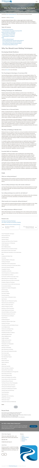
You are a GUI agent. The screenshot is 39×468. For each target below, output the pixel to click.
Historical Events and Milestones (8, 302)
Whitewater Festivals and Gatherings (9, 401)
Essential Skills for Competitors (8, 36)
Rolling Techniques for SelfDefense (8, 32)
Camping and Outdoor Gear (7, 256)
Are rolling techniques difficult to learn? (10, 44)
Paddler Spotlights (5, 338)
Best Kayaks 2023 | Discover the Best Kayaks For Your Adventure (13, 417)
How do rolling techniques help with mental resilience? (13, 40)
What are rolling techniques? (8, 39)
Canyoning (4, 258)
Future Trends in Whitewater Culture (9, 297)
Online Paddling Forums (6, 336)
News (3, 254)
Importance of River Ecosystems (8, 308)
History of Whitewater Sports (7, 304)
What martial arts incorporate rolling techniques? (12, 43)
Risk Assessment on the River (7, 349)
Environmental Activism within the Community (11, 284)
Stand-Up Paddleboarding (7, 375)
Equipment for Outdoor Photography (9, 287)
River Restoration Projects (7, 356)
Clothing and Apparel (6, 261)
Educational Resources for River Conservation (10, 280)
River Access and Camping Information (9, 351)
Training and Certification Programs (8, 386)
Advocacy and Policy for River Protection (9, 241)
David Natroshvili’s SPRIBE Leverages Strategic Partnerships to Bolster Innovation (16, 414)
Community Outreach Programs (8, 267)
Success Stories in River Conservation (9, 379)
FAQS (3, 37)
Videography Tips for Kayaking (8, 396)
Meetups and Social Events (7, 330)
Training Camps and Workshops (8, 390)
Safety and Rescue (5, 362)
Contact (23, 441)
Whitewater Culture (5, 399)
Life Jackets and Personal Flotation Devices (10, 325)
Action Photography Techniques (8, 233)
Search (3, 404)
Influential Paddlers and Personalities (9, 312)
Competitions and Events (6, 271)
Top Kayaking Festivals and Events (8, 384)
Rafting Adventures (5, 345)
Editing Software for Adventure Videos (9, 278)
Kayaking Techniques (16, 224)
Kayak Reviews (4, 317)
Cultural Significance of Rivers (7, 274)
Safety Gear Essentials (6, 366)
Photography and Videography (8, 343)
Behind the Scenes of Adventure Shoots (9, 248)
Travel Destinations (5, 392)
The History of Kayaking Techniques (9, 221)
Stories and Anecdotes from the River (9, 377)
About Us (23, 438)
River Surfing (4, 358)
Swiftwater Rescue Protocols (7, 381)
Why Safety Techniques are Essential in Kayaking (11, 222)
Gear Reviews (4, 299)
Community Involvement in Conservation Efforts (11, 265)
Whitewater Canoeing (6, 397)
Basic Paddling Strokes (6, 246)
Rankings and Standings (6, 347)
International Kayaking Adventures (8, 314)
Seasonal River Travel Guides (7, 369)
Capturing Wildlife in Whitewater (8, 259)
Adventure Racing (5, 237)
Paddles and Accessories (6, 340)
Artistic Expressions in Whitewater (8, 243)
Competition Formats (6, 269)
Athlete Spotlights (5, 245)
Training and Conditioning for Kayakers (9, 388)
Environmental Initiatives (6, 286)
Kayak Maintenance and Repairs (8, 315)
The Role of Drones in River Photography (10, 383)
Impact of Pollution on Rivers (7, 306)
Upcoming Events (5, 394)
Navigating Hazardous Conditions (8, 332)
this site (7, 69)
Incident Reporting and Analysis (8, 310)
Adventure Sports (5, 239)
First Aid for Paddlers (6, 293)
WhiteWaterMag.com (13, 466)
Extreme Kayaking (5, 291)
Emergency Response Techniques (8, 282)
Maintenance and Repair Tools (7, 328)
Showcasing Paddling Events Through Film (10, 371)
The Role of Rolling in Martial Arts (8, 35)
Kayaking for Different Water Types (8, 321)
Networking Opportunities (7, 334)
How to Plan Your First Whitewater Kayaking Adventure (12, 412)
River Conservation (5, 353)
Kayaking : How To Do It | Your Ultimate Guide (10, 415)
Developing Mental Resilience (7, 29)
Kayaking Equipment (6, 319)
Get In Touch (33, 426)
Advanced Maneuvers (9, 224)
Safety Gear (4, 364)
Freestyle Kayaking (5, 295)
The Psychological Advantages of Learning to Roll (12, 30)
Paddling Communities (6, 342)
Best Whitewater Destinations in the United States (11, 252)
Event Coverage (5, 289)
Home (23, 436)
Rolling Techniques (5, 360)
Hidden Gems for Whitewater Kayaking (9, 300)
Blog (4, 454)
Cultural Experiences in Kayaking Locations (10, 272)
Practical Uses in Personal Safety (8, 33)
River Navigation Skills (6, 355)
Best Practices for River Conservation (9, 250)
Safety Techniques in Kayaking (7, 368)
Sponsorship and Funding (7, 373)
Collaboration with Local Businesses (9, 263)
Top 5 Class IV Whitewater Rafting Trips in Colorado (11, 413)
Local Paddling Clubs (6, 327)
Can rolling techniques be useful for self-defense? (12, 41)
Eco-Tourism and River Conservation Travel (10, 276)
